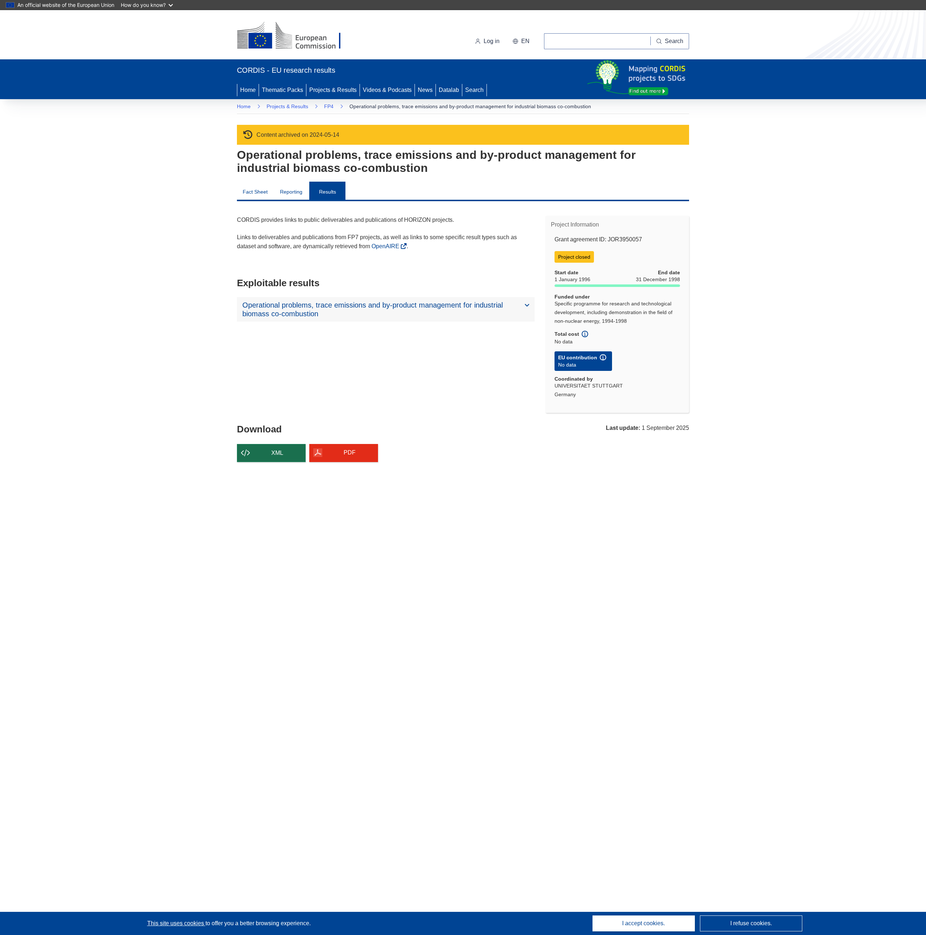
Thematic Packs (282, 90)
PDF (350, 452)
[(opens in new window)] (295, 36)
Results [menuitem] (327, 192)
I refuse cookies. (751, 923)
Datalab (449, 90)
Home (248, 90)
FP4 (329, 106)
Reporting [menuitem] (291, 192)
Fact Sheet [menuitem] (255, 192)
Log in (492, 41)
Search (474, 90)
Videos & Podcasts (387, 90)
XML (277, 453)
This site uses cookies (176, 923)
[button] (521, 41)
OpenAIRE (386, 246)
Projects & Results (333, 90)
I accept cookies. (643, 923)
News (425, 90)
